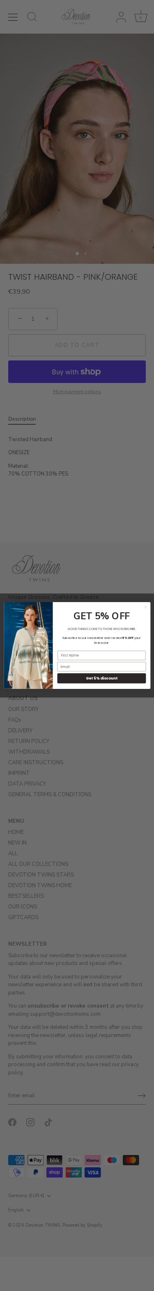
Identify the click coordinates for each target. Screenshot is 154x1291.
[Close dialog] (145, 607)
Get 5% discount (101, 678)
